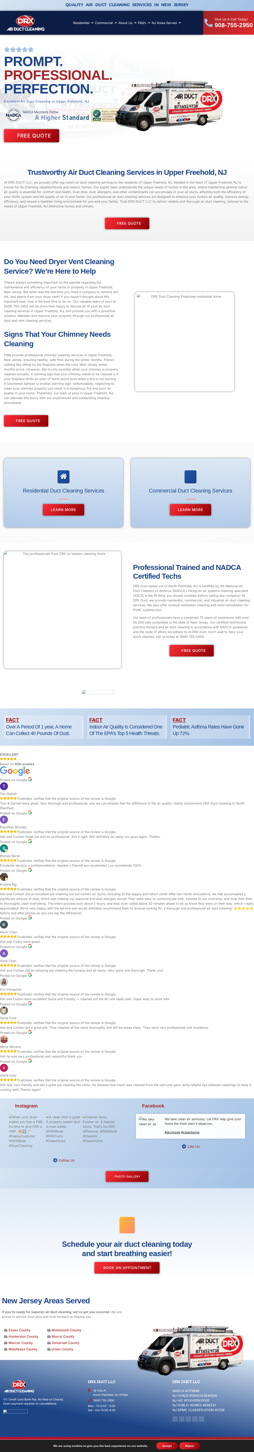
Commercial (104, 23)
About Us (125, 23)
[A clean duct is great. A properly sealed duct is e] (63, 1132)
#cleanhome (190, 1132)
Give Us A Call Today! (231, 19)
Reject (189, 1445)
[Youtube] (195, 1419)
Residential (81, 23)
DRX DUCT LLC (101, 1382)
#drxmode (172, 1132)
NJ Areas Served (164, 23)
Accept (167, 1445)
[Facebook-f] (175, 1419)
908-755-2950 (234, 25)
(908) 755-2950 (16, 306)
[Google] (201, 1419)
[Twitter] (188, 1419)
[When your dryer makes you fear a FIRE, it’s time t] (26, 1132)
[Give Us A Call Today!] (208, 23)
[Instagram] (182, 1419)
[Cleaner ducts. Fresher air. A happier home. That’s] (100, 1132)
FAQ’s (142, 23)
